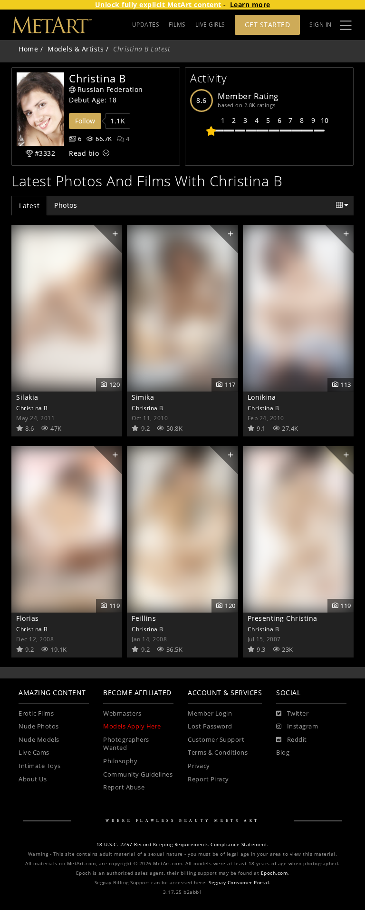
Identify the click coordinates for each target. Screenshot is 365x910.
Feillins (144, 618)
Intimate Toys (40, 766)
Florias (27, 618)
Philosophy (120, 761)
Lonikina (262, 397)
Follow (85, 120)
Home (28, 48)
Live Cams (34, 752)
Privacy (199, 766)
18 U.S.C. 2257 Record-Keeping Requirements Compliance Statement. (182, 844)
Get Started (267, 24)
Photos (65, 205)
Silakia (27, 397)
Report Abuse (123, 787)
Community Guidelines (138, 774)
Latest (29, 205)
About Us (33, 779)
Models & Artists (76, 48)
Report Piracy (208, 779)
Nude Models (39, 740)
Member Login (210, 713)
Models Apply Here (132, 726)
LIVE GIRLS (210, 24)
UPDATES (146, 24)
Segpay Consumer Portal (239, 883)
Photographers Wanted (126, 744)
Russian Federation (110, 89)
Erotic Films (36, 713)
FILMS (177, 24)
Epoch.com (274, 873)
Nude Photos (39, 726)
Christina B (32, 408)
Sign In (320, 24)
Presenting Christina (282, 618)
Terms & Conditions (218, 752)
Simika (143, 397)
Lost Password (210, 726)
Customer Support (216, 740)
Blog (282, 752)
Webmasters (122, 713)
